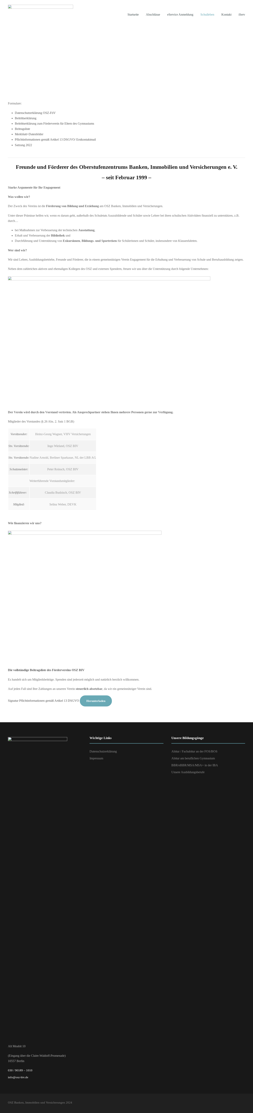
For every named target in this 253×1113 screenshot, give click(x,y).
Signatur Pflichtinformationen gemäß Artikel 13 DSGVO (43, 700)
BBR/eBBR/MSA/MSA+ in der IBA (194, 765)
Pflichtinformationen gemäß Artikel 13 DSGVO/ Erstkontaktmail (55, 139)
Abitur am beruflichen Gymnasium (193, 758)
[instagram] (243, 1103)
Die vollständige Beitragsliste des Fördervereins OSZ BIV (46, 670)
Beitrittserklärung (25, 118)
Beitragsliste (22, 129)
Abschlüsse (153, 14)
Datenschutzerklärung (103, 751)
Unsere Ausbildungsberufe (188, 772)
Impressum (96, 758)
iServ (242, 14)
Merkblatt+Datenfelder (29, 134)
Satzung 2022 (23, 145)
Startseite (133, 14)
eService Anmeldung (180, 14)
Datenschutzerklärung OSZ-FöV (35, 113)
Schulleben (207, 14)
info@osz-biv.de (18, 1077)
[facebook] (235, 1103)
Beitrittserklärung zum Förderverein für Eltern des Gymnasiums (54, 123)
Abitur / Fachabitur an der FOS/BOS (194, 751)
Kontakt (226, 14)
